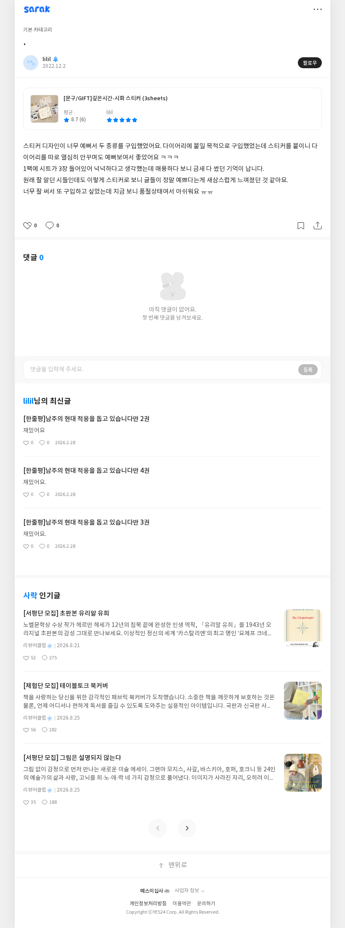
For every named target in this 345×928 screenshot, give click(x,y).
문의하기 (206, 904)
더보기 (317, 9)
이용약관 (181, 904)
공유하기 (317, 225)
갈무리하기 (301, 225)
